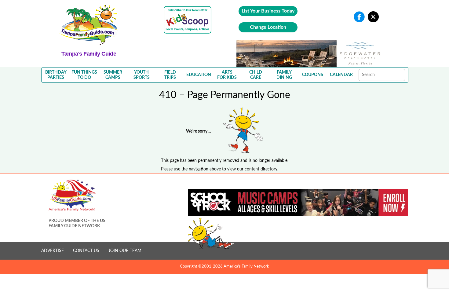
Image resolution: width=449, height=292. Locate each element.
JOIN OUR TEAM (124, 251)
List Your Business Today (268, 11)
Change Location (268, 27)
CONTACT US (86, 251)
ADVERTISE (52, 251)
